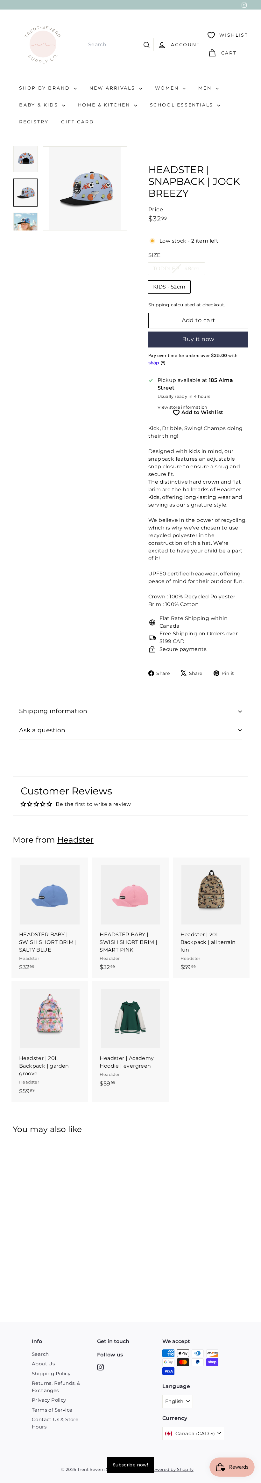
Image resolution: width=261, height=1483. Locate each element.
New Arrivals (113, 88)
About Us (43, 1364)
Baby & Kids (39, 105)
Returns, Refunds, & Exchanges (56, 1386)
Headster (75, 839)
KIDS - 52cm (169, 287)
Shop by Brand (45, 88)
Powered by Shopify (172, 1469)
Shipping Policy (51, 1373)
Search (40, 1354)
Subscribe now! (130, 1465)
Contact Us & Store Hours (55, 1423)
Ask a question (42, 730)
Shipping (158, 304)
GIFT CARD (77, 122)
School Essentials (182, 105)
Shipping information (53, 711)
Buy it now (198, 339)
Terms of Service (52, 1410)
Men (206, 88)
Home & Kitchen (105, 105)
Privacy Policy (49, 1400)
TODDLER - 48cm (179, 270)
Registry (33, 122)
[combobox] (118, 44)
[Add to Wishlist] (84, 889)
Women (168, 88)
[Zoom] (85, 188)
